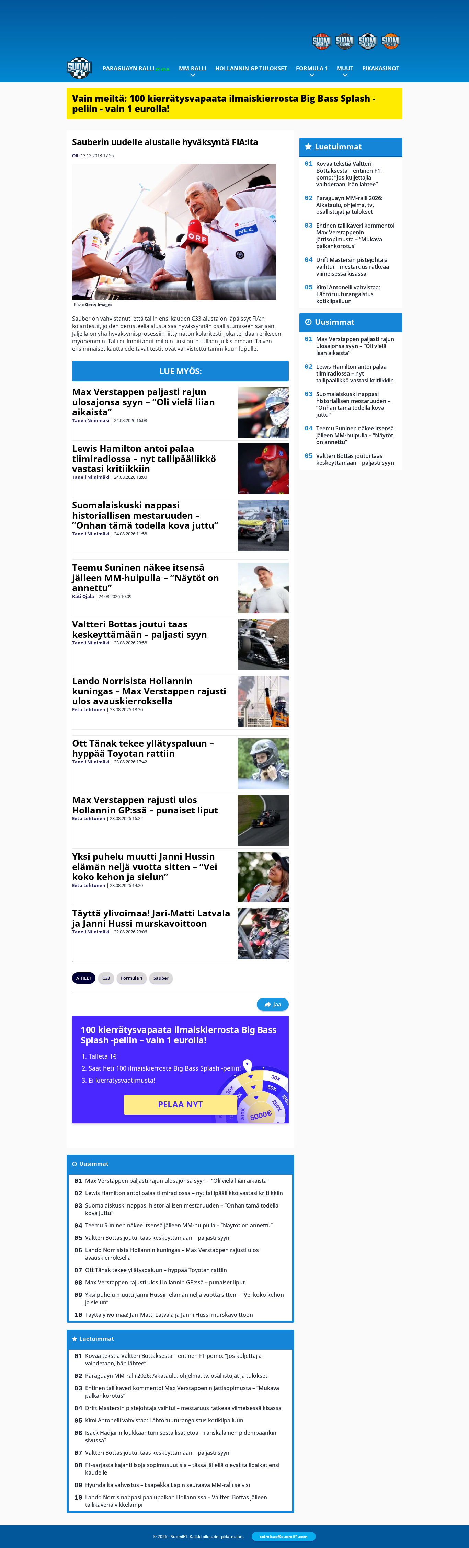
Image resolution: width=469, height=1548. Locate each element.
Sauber (161, 978)
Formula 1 (312, 68)
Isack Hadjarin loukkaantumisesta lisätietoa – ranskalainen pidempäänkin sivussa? (180, 1436)
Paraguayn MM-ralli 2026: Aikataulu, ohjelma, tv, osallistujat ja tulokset (176, 1375)
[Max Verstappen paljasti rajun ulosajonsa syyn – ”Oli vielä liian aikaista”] (263, 412)
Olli (76, 155)
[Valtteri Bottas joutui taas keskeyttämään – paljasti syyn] (263, 644)
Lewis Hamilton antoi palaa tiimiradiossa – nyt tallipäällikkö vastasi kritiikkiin (144, 458)
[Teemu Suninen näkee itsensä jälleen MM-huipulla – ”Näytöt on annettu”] (263, 588)
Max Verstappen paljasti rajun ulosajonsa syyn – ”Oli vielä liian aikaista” (143, 401)
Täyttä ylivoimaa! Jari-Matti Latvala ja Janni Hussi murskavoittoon (151, 918)
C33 (106, 978)
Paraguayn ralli (136, 68)
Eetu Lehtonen (88, 709)
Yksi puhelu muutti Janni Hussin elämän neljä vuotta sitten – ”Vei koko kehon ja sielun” (144, 866)
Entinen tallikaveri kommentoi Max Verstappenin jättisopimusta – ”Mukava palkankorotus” (182, 1391)
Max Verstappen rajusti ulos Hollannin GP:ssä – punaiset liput (145, 805)
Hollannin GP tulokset (251, 68)
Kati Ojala (83, 596)
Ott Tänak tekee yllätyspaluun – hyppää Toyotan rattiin (143, 748)
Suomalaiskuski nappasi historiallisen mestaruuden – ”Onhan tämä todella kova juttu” (145, 515)
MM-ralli (192, 68)
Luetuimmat (96, 1338)
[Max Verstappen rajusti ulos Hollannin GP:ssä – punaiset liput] (263, 820)
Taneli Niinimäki (91, 420)
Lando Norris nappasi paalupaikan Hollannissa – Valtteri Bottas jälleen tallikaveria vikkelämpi (176, 1501)
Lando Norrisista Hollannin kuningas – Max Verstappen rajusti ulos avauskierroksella (149, 690)
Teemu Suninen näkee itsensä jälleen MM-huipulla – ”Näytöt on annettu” (145, 577)
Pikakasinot (380, 68)
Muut (345, 68)
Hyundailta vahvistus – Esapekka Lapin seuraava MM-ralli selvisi (167, 1485)
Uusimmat (93, 1163)
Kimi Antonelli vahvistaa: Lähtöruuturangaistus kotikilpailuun (164, 1420)
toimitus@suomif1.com (284, 1536)
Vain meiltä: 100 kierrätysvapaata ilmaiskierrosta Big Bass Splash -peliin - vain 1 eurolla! (223, 103)
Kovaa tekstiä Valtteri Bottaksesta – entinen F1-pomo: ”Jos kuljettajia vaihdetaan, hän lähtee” (173, 1359)
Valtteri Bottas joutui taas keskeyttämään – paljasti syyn (139, 629)
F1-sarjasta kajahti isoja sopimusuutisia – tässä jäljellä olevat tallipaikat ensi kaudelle (182, 1468)
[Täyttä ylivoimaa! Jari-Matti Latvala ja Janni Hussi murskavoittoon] (263, 933)
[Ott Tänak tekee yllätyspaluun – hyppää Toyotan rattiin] (263, 763)
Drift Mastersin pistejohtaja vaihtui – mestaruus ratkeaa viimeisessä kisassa (183, 1408)
